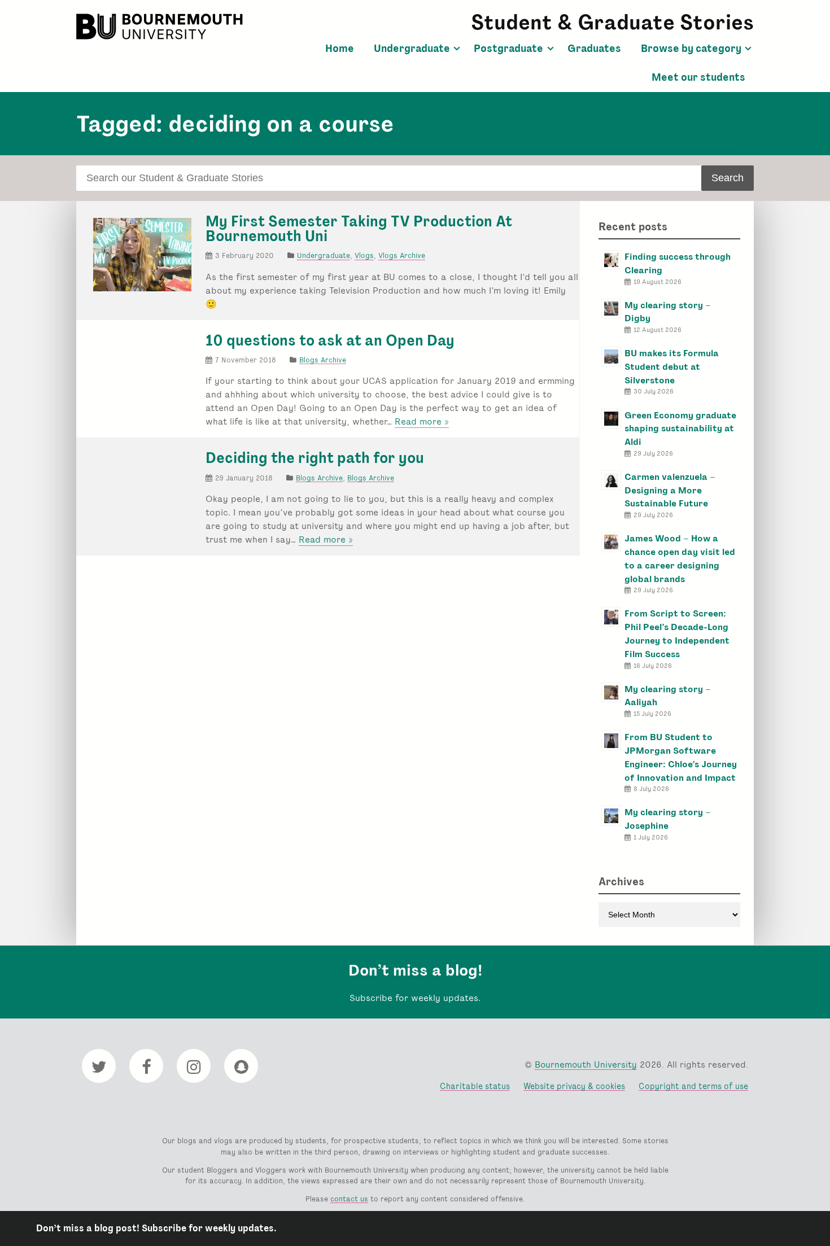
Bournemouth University (161, 27)
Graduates (594, 48)
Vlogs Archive (401, 255)
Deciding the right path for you (315, 457)
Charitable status (475, 1086)
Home (339, 48)
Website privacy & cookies (574, 1086)
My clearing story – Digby (667, 312)
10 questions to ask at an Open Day (330, 340)
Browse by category (691, 48)
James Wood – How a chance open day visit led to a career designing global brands (679, 558)
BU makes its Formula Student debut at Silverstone (671, 366)
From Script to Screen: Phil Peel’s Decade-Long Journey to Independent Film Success (676, 633)
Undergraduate (412, 48)
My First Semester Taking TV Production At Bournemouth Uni (359, 229)
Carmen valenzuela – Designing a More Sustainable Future (669, 490)
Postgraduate (508, 48)
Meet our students (698, 77)
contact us (349, 1199)
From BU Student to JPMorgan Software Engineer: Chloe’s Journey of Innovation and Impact (680, 757)
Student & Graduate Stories (612, 22)
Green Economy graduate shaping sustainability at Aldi (680, 428)
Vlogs (364, 255)
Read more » (422, 422)
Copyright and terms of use (693, 1086)
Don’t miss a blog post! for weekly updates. (156, 1228)
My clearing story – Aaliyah (667, 696)
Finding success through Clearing (677, 263)
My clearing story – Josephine (667, 819)
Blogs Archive (322, 360)
